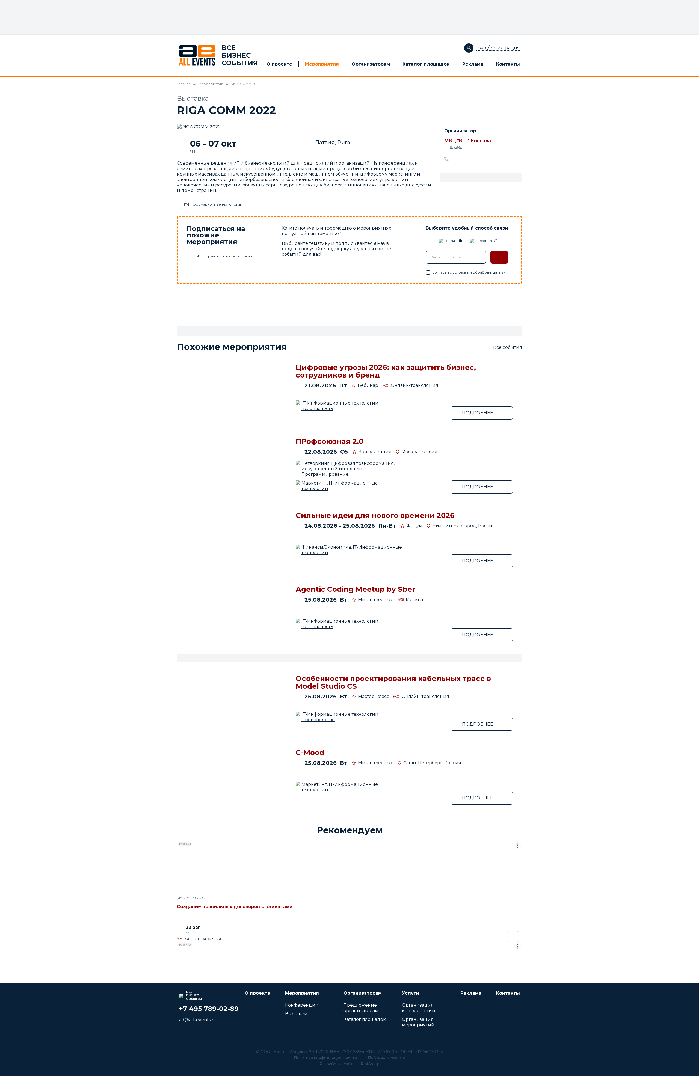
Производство (318, 719)
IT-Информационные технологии (213, 204)
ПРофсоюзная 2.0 (329, 441)
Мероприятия (322, 64)
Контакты (508, 64)
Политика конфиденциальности (325, 1058)
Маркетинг (314, 483)
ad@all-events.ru (198, 1020)
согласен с (469, 272)
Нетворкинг (315, 463)
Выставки (296, 1013)
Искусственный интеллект (332, 468)
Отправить (499, 257)
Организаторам (371, 64)
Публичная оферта (386, 1058)
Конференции (302, 1005)
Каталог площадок (425, 64)
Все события (507, 347)
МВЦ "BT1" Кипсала (467, 140)
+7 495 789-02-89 (209, 1009)
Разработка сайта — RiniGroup (349, 1064)
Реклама (472, 64)
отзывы (456, 146)
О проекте (279, 64)
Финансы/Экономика (326, 547)
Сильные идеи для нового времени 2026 (375, 515)
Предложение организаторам (360, 1008)
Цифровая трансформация (362, 463)
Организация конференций (418, 1008)
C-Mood (310, 752)
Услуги (410, 993)
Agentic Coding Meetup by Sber (355, 589)
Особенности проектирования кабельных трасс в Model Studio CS (393, 682)
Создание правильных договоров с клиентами (234, 906)
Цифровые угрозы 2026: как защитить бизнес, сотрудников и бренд (386, 371)
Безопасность (317, 408)
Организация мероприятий (418, 1022)
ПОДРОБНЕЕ (477, 412)
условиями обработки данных (478, 272)
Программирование (325, 474)
